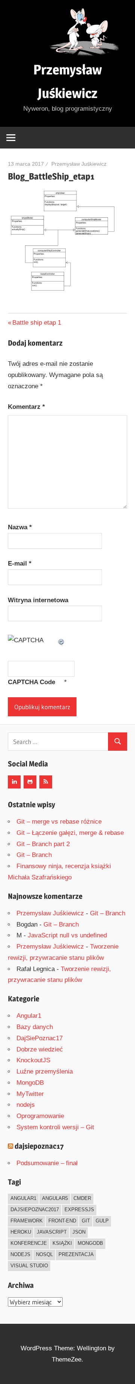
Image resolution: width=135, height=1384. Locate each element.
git (86, 1221)
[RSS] (45, 782)
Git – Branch (34, 854)
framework (26, 1221)
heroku (20, 1232)
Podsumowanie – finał (47, 1163)
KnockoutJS (33, 1060)
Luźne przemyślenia (44, 1071)
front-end (62, 1221)
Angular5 (55, 1198)
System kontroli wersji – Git (55, 1127)
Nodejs (20, 1254)
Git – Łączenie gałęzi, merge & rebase (70, 832)
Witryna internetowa (38, 600)
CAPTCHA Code (31, 682)
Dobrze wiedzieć (39, 1049)
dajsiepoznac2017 (34, 1209)
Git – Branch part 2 (43, 844)
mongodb (90, 1243)
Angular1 (28, 1015)
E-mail (20, 563)
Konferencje (28, 1243)
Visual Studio (29, 1265)
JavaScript (52, 1232)
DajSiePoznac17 (39, 1038)
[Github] (30, 782)
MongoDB (30, 1082)
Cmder (82, 1198)
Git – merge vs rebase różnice (59, 821)
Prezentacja (76, 1254)
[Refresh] (61, 640)
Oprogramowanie (40, 1116)
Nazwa (20, 527)
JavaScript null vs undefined (67, 935)
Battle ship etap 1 (36, 322)
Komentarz (26, 406)
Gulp (102, 1221)
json (79, 1232)
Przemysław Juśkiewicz (78, 164)
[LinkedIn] (14, 782)
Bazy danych (34, 1027)
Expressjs (79, 1209)
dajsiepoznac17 (39, 1146)
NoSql (44, 1254)
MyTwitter (30, 1093)
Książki (62, 1243)
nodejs (25, 1104)
